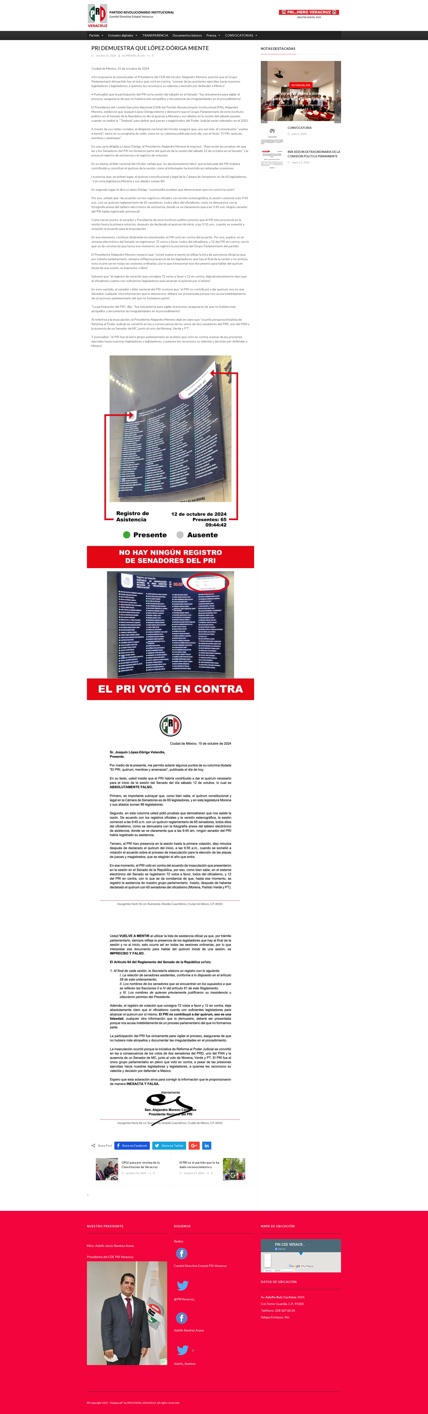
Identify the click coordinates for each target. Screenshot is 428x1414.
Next (337, 92)
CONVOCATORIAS (239, 35)
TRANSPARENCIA (155, 35)
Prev (264, 92)
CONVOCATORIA (300, 128)
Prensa (211, 35)
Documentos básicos (187, 35)
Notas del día (301, 77)
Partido (94, 35)
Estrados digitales (120, 35)
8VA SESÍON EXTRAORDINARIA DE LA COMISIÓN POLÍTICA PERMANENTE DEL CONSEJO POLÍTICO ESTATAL (314, 156)
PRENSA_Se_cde (135, 55)
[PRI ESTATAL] (133, 15)
